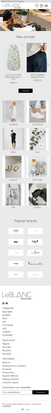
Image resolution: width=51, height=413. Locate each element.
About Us (6, 362)
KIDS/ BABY (38, 180)
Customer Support (10, 382)
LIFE (13, 207)
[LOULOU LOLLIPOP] (35, 253)
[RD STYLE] (16, 274)
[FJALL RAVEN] (16, 242)
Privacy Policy (8, 372)
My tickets (6, 350)
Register (6, 344)
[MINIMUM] (16, 264)
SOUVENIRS (7, 335)
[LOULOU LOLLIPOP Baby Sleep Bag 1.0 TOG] (13, 57)
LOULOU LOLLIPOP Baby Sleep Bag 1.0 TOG (13, 77)
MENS (13, 152)
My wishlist (7, 354)
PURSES (37, 207)
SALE (37, 152)
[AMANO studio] (16, 231)
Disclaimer (6, 369)
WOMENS (13, 124)
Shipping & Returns (10, 379)
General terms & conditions (14, 366)
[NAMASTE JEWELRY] (35, 264)
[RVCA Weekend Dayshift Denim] (38, 57)
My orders (6, 347)
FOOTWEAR (37, 124)
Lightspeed (6, 406)
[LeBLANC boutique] (11, 5)
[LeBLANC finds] (16, 253)
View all (25, 91)
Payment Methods (10, 376)
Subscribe (40, 392)
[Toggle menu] (46, 5)
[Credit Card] (22, 409)
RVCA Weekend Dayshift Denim (37, 76)
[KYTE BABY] (35, 242)
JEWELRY (13, 180)
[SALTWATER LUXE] (35, 274)
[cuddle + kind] (35, 231)
